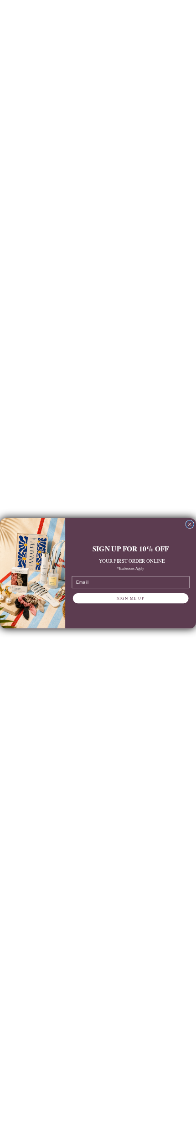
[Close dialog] (190, 524)
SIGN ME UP (130, 598)
